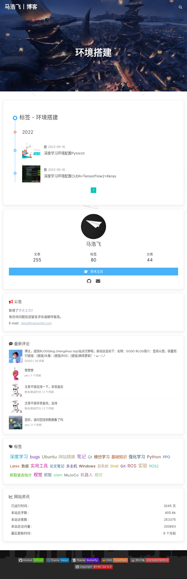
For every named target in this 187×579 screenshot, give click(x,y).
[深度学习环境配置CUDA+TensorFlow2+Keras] (31, 173)
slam (58, 474)
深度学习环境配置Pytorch (64, 153)
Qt (90, 456)
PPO (166, 457)
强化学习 (137, 456)
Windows (87, 466)
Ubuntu (49, 456)
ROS (131, 466)
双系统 (102, 466)
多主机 (71, 466)
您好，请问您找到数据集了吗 (44, 420)
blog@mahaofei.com (36, 323)
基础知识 (119, 456)
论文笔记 (57, 466)
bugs (35, 456)
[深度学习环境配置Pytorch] (31, 150)
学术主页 (24, 310)
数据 (25, 466)
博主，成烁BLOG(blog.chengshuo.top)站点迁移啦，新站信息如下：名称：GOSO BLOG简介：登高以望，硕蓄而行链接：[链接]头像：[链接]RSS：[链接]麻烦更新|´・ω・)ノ (101, 353)
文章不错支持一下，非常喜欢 (44, 387)
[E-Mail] (98, 281)
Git (123, 466)
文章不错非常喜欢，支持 (41, 403)
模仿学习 (101, 456)
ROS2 (154, 466)
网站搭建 (67, 456)
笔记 (81, 456)
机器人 (87, 474)
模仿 (98, 474)
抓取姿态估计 (21, 475)
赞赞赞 (29, 370)
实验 (142, 466)
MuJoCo (71, 475)
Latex (15, 466)
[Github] (89, 281)
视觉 (38, 475)
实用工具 (39, 466)
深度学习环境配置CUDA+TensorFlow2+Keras (80, 176)
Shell (114, 466)
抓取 (48, 475)
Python (154, 456)
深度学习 (19, 456)
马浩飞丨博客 (21, 6)
